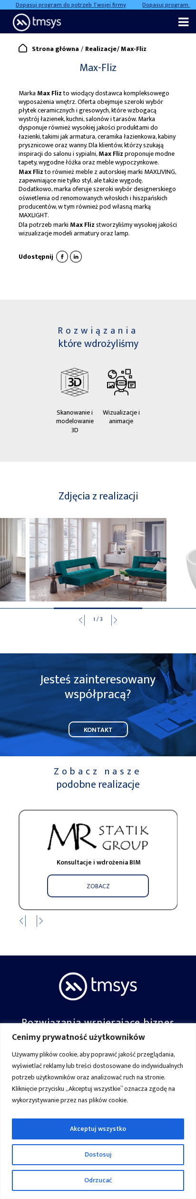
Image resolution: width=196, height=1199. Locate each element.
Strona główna (55, 48)
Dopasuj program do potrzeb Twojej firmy (65, 4)
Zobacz (98, 886)
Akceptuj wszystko (98, 1128)
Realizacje (101, 48)
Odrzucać (98, 1180)
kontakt (98, 729)
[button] (118, 622)
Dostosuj (98, 1154)
